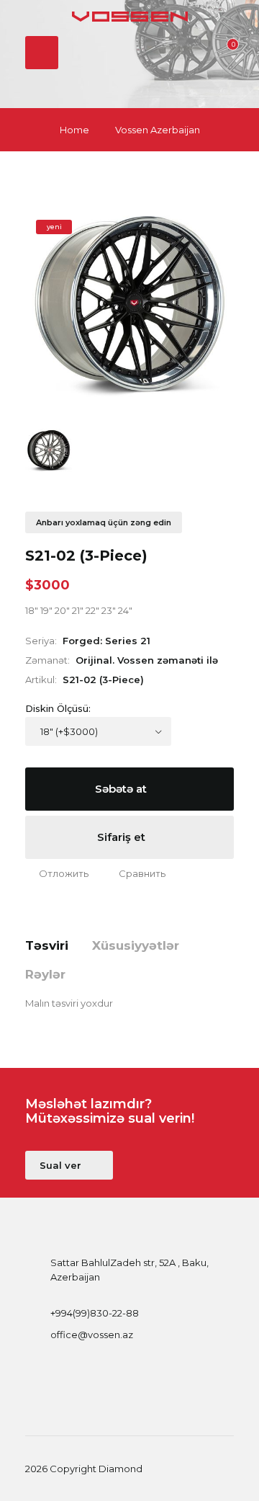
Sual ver (62, 1165)
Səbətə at (122, 789)
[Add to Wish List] (56, 873)
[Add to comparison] (135, 873)
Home (74, 129)
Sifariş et (122, 837)
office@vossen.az (91, 1334)
